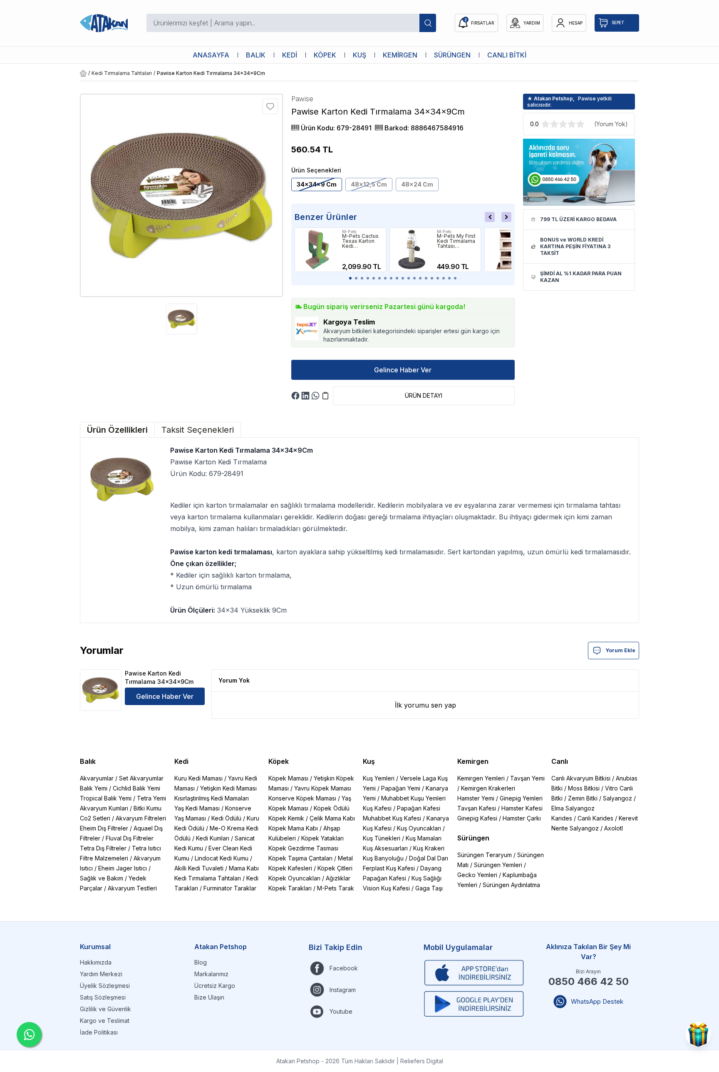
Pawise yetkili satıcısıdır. (569, 101)
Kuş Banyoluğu (383, 858)
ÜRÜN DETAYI (423, 395)
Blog (200, 962)
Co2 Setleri (95, 818)
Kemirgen (472, 761)
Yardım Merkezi (101, 973)
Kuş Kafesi (377, 808)
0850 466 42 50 (588, 981)
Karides (561, 818)
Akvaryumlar (97, 778)
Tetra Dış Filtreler (103, 848)
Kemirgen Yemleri (481, 778)
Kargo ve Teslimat (104, 1020)
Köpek (278, 761)
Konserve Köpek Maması (302, 798)
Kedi (181, 761)
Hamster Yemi (475, 798)
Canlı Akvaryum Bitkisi (580, 778)
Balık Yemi (93, 788)
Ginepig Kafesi (477, 818)
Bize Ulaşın (209, 997)
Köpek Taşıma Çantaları (300, 858)
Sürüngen (473, 838)
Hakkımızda (96, 962)
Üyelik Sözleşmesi (105, 985)
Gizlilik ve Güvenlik (105, 1008)
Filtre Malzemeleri (104, 858)
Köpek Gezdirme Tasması (303, 848)
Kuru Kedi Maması (198, 778)
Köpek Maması (288, 778)
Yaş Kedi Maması (197, 808)
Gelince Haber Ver (402, 370)
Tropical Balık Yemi (105, 798)
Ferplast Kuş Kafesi (389, 868)
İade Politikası (99, 1032)
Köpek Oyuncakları (294, 878)
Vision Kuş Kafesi (386, 888)
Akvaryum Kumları (104, 808)
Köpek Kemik (286, 818)
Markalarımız (211, 973)
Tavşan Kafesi (476, 808)
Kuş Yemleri (378, 778)
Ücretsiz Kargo (214, 985)
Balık (88, 761)
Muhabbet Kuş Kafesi (392, 818)
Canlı (559, 761)
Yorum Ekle (620, 650)
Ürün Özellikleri (117, 430)
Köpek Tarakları (290, 888)
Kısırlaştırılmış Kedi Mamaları (211, 798)
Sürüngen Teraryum (484, 854)
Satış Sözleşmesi (103, 997)
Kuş (369, 761)
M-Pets (349, 231)
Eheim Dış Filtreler (104, 828)
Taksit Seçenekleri (197, 430)
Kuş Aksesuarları (385, 848)
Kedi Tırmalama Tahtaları (122, 73)
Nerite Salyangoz (575, 828)
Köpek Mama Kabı (293, 828)
